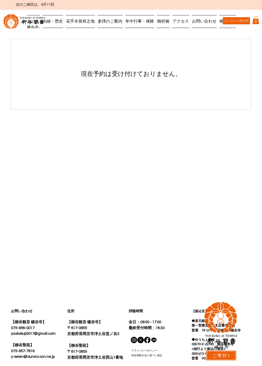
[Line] (154, 340)
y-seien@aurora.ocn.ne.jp (33, 357)
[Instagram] (134, 340)
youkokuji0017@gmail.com (33, 333)
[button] (255, 20)
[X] (140, 340)
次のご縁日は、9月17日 (30, 4)
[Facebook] (147, 340)
